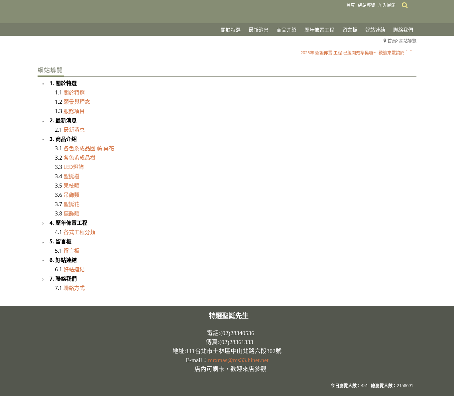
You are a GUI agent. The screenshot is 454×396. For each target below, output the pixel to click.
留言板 (71, 250)
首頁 (392, 41)
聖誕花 (71, 204)
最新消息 (74, 129)
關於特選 (74, 92)
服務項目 (74, 111)
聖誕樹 (71, 176)
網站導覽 (407, 41)
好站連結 (74, 269)
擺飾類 (71, 213)
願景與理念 (76, 101)
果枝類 (71, 185)
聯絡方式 (74, 288)
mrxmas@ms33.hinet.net (238, 360)
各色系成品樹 (79, 157)
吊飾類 (71, 194)
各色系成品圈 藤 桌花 (88, 148)
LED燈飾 (73, 167)
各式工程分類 (79, 232)
